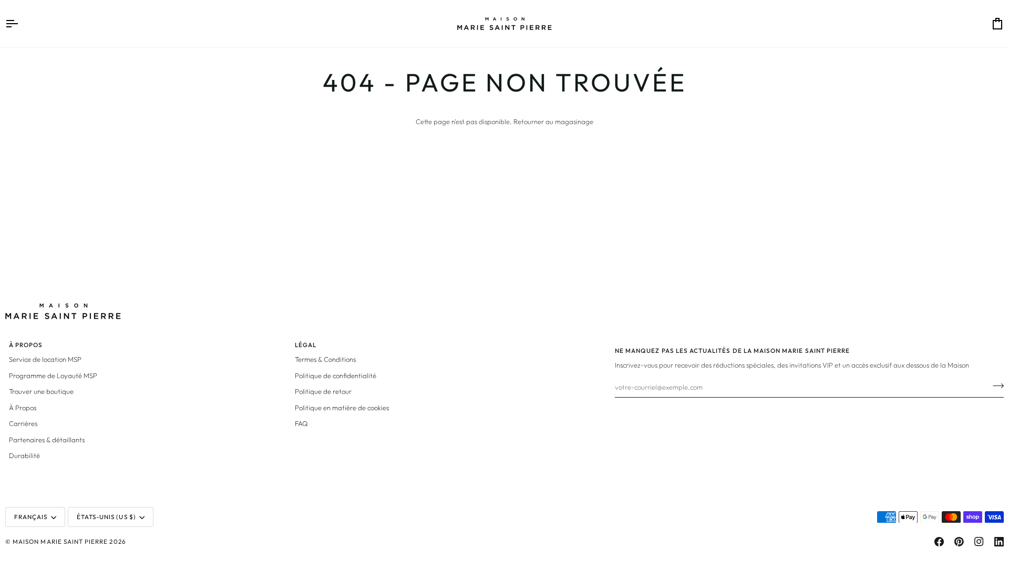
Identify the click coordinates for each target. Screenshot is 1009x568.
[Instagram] (979, 541)
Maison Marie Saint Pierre (60, 541)
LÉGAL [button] (305, 345)
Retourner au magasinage (553, 121)
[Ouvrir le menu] (21, 23)
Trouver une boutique (41, 391)
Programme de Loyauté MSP (53, 375)
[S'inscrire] (995, 385)
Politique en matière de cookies (342, 407)
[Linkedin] (999, 541)
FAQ (301, 423)
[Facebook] (939, 541)
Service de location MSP (45, 359)
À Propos (22, 407)
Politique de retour (323, 391)
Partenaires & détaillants (47, 439)
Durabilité (24, 455)
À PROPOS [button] (26, 345)
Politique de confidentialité (335, 375)
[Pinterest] (959, 541)
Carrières (23, 423)
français (30, 517)
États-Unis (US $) (106, 517)
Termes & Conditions (325, 359)
